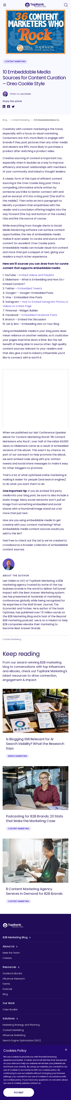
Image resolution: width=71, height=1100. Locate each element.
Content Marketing (15, 61)
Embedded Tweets (30, 288)
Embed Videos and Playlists (36, 275)
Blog (5, 120)
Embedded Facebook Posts (39, 315)
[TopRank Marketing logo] (13, 925)
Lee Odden (25, 94)
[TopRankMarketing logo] (35, 5)
